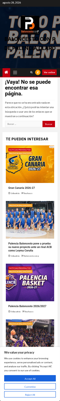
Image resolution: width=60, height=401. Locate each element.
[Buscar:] (23, 124)
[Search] (31, 72)
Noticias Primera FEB (20, 150)
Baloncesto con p (31, 256)
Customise (30, 386)
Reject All (30, 394)
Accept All (30, 378)
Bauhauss (28, 193)
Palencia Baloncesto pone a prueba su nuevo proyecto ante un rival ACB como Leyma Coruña (30, 247)
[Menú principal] (15, 72)
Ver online (49, 72)
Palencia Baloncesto (20, 153)
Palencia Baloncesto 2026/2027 (27, 306)
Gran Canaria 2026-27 (21, 187)
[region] (30, 374)
